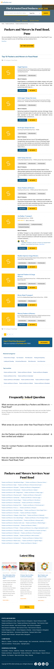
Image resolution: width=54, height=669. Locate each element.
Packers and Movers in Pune (22, 23)
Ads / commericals (33, 641)
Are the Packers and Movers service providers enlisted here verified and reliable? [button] (25, 435)
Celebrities (16, 650)
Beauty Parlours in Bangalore (25, 621)
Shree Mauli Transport (25, 295)
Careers (9, 641)
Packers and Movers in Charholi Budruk (12, 520)
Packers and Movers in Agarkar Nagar (32, 540)
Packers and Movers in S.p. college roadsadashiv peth (34, 528)
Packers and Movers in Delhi (10, 372)
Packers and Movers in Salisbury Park (32, 538)
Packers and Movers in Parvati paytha (31, 533)
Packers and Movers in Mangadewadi (30, 487)
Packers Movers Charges (9, 357)
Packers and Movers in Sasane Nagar (11, 500)
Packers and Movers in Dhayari (28, 507)
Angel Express (22, 67)
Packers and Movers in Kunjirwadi (10, 525)
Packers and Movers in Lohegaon (10, 543)
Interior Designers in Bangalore (40, 630)
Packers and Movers (9, 23)
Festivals (35, 650)
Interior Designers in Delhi (8, 630)
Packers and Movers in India (9, 621)
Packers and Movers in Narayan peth (33, 520)
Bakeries (4, 655)
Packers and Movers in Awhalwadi (31, 502)
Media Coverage (23, 641)
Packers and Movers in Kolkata (26, 383)
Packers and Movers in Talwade (10, 535)
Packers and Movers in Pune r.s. (10, 507)
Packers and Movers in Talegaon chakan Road (14, 515)
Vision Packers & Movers (26, 188)
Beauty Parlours (46, 653)
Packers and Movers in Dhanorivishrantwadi (29, 485)
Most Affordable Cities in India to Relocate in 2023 (9, 576)
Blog (26, 655)
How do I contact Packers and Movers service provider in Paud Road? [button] (26, 447)
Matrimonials (28, 650)
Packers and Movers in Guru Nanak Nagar (12, 517)
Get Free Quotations (27, 45)
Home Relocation (22, 75)
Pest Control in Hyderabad (9, 627)
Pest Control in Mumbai (8, 625)
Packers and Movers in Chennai (11, 383)
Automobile (5, 650)
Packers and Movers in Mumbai (25, 372)
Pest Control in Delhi (42, 623)
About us (4, 641)
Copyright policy (25, 643)
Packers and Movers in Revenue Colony (36, 482)
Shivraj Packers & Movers (26, 313)
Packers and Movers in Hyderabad (25, 376)
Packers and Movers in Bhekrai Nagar (35, 523)
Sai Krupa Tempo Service (26, 128)
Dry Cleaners (10, 655)
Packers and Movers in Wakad (29, 490)
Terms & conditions (7, 643)
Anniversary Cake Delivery (22, 632)
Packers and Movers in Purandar (10, 512)
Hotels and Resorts (26, 653)
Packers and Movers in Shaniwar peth (11, 495)
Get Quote (32, 90)
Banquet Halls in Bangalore (23, 634)
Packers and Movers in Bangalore (40, 372)
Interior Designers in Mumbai (23, 630)
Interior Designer (36, 653)
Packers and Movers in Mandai (28, 543)
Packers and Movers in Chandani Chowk (12, 530)
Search (46, 13)
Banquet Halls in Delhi (35, 632)
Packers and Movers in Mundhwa (31, 500)
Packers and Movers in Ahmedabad (11, 379)
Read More (4, 41)
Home (3, 23)
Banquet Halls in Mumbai (8, 634)
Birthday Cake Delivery (8, 632)
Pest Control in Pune (22, 627)
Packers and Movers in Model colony (11, 540)
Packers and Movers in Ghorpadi (10, 487)
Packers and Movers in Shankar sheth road (13, 523)
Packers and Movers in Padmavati (10, 533)
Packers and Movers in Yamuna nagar (31, 497)
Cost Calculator (20, 357)
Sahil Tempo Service (24, 158)
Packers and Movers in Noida (27, 379)
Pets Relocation (41, 163)
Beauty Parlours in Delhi (40, 621)
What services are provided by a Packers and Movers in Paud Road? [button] (26, 406)
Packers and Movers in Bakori (28, 525)
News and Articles (19, 655)
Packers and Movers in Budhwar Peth (11, 505)
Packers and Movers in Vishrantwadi (11, 538)
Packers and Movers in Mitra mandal (29, 535)
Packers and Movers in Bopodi (28, 512)
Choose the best (35, 20)
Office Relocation (32, 75)
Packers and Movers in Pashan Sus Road (35, 530)
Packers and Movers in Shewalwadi (11, 490)
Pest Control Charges (20, 625)
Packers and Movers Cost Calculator (26, 623)
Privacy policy (16, 643)
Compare (26, 20)
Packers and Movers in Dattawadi (10, 497)
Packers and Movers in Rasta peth (32, 495)
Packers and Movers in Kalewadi (35, 515)
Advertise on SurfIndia (45, 641)
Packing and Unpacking (24, 227)
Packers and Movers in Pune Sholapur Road (36, 517)
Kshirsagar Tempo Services (27, 98)
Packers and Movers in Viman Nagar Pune (35, 510)
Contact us (15, 641)
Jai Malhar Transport (25, 216)
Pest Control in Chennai (34, 627)
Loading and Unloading (36, 224)
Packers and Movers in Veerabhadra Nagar (13, 482)
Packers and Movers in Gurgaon (42, 379)
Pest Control (42, 650)
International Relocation (24, 224)
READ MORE (6, 600)
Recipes (22, 650)
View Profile (22, 90)
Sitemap (31, 655)
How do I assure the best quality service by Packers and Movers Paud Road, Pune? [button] (26, 459)
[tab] (27, 411)
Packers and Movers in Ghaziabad (42, 383)
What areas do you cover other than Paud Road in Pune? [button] (26, 425)
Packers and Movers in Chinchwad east (33, 505)
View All (27, 607)
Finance (11, 650)
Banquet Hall (16, 653)
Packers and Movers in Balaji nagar (33, 492)
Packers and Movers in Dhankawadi (11, 502)
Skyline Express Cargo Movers (28, 256)
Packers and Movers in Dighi (9, 485)
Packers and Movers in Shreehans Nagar (12, 510)
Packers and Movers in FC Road (10, 528)
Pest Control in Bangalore (34, 625)
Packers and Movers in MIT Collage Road (12, 492)
